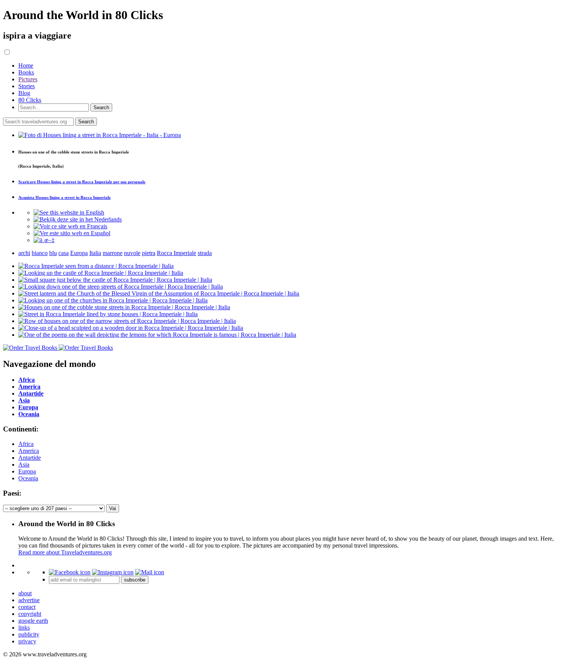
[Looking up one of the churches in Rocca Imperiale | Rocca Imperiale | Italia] (113, 300)
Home (25, 65)
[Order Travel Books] (58, 347)
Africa (26, 444)
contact (26, 607)
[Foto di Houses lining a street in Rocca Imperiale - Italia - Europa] (99, 135)
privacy (27, 641)
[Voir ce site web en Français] (70, 226)
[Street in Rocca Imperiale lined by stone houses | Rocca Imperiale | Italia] (108, 314)
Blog (24, 93)
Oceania (28, 478)
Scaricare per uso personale (81, 181)
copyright (29, 614)
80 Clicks (29, 100)
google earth (33, 620)
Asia (23, 464)
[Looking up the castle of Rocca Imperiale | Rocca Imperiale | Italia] (100, 273)
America (28, 451)
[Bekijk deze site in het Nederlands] (78, 219)
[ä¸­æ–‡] (44, 240)
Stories (26, 86)
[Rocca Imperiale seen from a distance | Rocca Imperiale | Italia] (96, 266)
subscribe (134, 580)
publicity (28, 634)
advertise (29, 600)
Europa (27, 471)
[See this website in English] (69, 212)
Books (26, 72)
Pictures (27, 79)
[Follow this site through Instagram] (113, 572)
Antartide (29, 457)
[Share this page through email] (149, 572)
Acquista (64, 197)
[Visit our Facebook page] (69, 572)
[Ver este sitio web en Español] (72, 233)
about (25, 593)
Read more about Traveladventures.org (65, 552)
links (24, 627)
